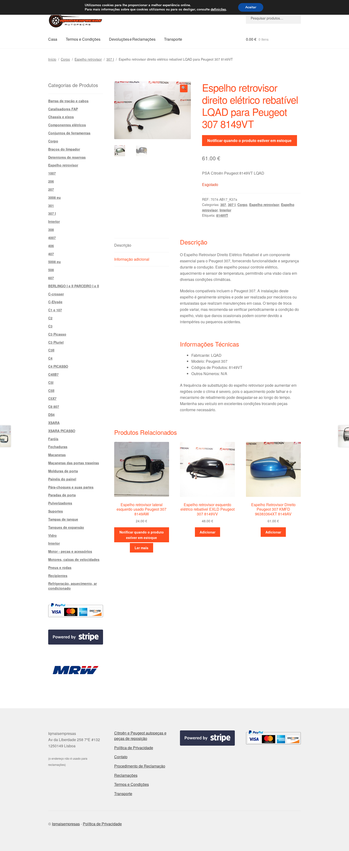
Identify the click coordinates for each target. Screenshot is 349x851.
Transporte (173, 39)
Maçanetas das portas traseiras (73, 462)
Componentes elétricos (67, 124)
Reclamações (125, 775)
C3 (50, 326)
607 (51, 277)
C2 (50, 318)
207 (51, 189)
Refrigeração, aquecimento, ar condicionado (72, 586)
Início (52, 59)
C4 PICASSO (58, 366)
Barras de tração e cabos (68, 100)
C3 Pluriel (56, 342)
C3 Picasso (57, 334)
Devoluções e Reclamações (132, 39)
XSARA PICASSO (61, 430)
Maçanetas (57, 454)
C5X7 (52, 398)
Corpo (65, 59)
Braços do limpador (64, 149)
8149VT (222, 215)
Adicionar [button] (207, 532)
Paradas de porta (62, 495)
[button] (184, 88)
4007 (52, 237)
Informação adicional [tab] (131, 259)
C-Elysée (55, 301)
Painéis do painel (62, 479)
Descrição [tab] (122, 245)
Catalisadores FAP (63, 109)
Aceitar (250, 7)
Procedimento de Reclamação (139, 766)
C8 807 (53, 406)
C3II (51, 350)
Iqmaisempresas (66, 824)
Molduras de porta (63, 471)
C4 (50, 358)
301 (51, 205)
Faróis (53, 438)
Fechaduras (57, 446)
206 (51, 181)
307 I (110, 59)
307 (223, 204)
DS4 (51, 414)
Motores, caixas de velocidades (73, 559)
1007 (52, 173)
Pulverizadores (60, 503)
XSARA (54, 422)
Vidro (52, 535)
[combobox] (273, 18)
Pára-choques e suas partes (71, 487)
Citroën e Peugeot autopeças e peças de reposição (140, 735)
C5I (50, 382)
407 (51, 253)
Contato (120, 756)
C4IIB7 (53, 374)
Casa (52, 39)
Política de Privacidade (133, 747)
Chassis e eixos (61, 116)
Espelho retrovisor (88, 59)
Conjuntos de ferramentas (69, 133)
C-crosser (56, 294)
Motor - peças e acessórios (70, 551)
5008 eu (54, 261)
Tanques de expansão (66, 527)
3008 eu (54, 197)
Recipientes (57, 575)
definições (218, 9)
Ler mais (141, 547)
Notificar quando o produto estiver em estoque (249, 140)
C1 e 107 (55, 310)
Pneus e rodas (59, 567)
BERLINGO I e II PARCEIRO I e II (73, 286)
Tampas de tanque (63, 519)
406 (51, 245)
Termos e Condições (83, 39)
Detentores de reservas (67, 157)
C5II (51, 390)
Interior (225, 210)
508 (51, 269)
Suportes (55, 511)
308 (51, 229)
